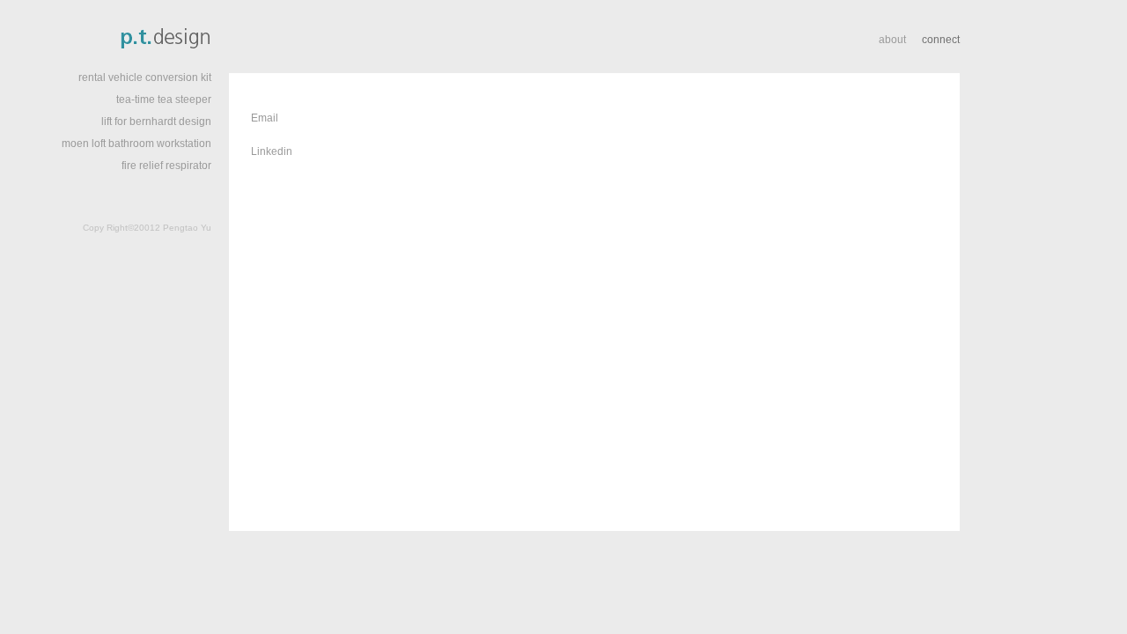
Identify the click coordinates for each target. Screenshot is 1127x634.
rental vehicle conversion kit (144, 77)
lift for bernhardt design (156, 121)
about (894, 39)
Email (264, 118)
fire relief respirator (166, 165)
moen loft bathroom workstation (136, 143)
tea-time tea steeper (163, 99)
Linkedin (271, 151)
